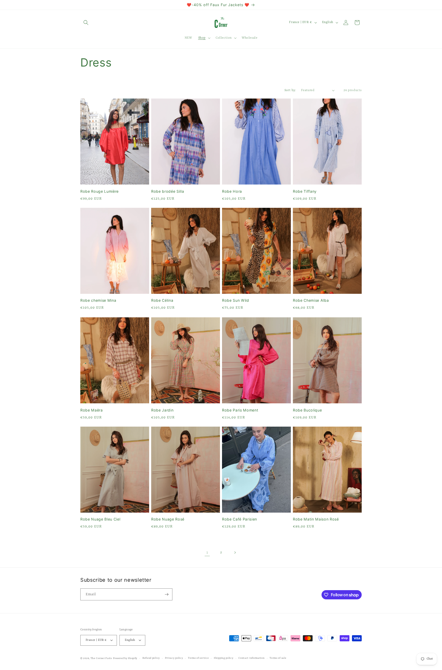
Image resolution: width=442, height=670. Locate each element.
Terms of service (198, 657)
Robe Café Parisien (239, 519)
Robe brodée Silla (167, 191)
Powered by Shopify (125, 658)
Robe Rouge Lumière (99, 191)
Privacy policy (174, 657)
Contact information (251, 657)
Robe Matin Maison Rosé (316, 519)
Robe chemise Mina (98, 300)
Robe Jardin (162, 410)
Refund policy (151, 657)
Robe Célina (162, 300)
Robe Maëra (91, 410)
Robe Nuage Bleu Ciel (100, 519)
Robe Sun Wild (235, 300)
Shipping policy (224, 657)
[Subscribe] (166, 594)
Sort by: (290, 90)
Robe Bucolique (307, 410)
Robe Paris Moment (240, 410)
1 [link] (207, 552)
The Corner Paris (101, 658)
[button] (86, 22)
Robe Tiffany (305, 191)
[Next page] (234, 552)
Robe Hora (232, 191)
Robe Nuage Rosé (167, 519)
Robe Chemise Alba (311, 300)
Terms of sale (278, 657)
